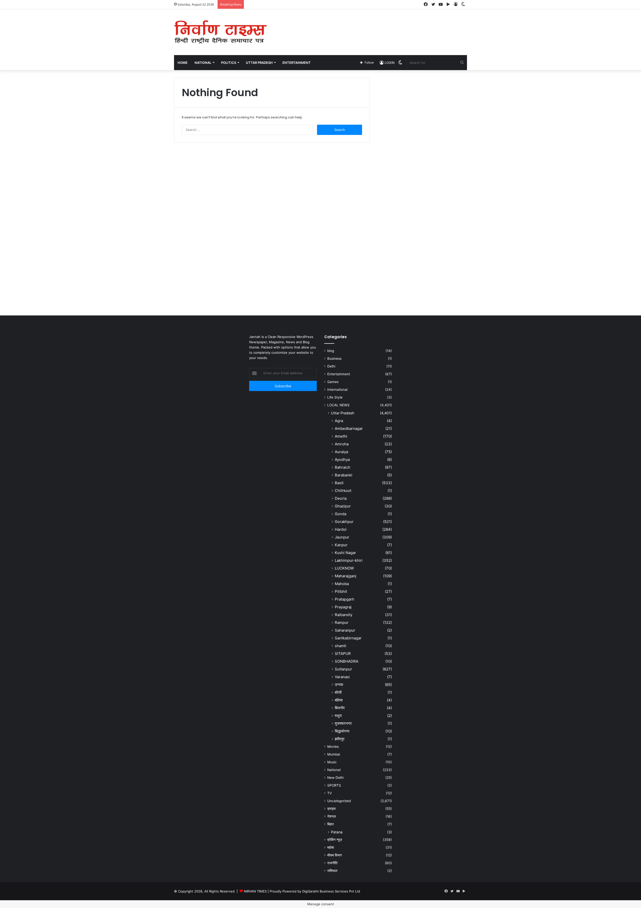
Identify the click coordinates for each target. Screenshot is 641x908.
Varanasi (342, 676)
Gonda (340, 513)
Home (183, 63)
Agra (339, 420)
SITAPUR (343, 653)
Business (334, 358)
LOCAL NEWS (338, 405)
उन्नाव (339, 684)
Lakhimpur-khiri (349, 560)
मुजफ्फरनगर (343, 723)
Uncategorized (339, 801)
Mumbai (333, 754)
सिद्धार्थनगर (342, 731)
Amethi (341, 436)
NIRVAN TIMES (255, 891)
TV (329, 793)
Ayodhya (342, 459)
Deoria (341, 498)
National (334, 770)
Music (332, 762)
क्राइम (331, 809)
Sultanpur (343, 669)
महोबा (330, 847)
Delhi (331, 366)
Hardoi (341, 529)
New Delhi (335, 778)
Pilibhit (341, 591)
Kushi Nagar (345, 552)
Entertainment (338, 374)
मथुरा (338, 715)
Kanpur (341, 544)
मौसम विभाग (334, 855)
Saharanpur (345, 630)
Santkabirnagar (348, 638)
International (337, 390)
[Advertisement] (370, 25)
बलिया (339, 700)
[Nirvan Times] (220, 32)
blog (330, 351)
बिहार (330, 824)
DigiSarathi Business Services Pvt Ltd (331, 891)
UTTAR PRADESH (259, 63)
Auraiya (341, 451)
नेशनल (331, 816)
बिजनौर (340, 707)
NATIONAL (203, 63)
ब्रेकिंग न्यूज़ (334, 840)
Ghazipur (343, 506)
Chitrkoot (343, 490)
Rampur (342, 622)
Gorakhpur (344, 521)
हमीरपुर (340, 739)
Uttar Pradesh (342, 413)
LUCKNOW (344, 568)
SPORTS (334, 785)
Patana (337, 832)
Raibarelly (343, 614)
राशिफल (332, 871)
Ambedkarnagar (349, 428)
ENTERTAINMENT (296, 63)
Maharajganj (345, 576)
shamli (340, 645)
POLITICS (228, 63)
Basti (339, 482)
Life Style (335, 397)
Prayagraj (343, 607)
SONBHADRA (346, 661)
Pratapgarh (344, 599)
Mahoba (342, 583)
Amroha (342, 444)
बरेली (338, 692)
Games (333, 382)
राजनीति (332, 863)
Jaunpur (342, 537)
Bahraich (342, 467)
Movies (333, 747)
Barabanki (343, 475)
